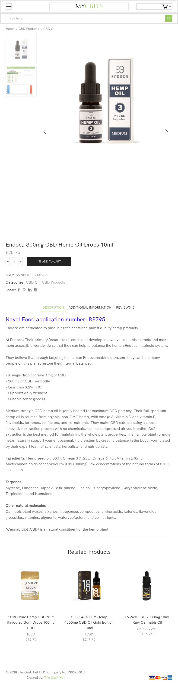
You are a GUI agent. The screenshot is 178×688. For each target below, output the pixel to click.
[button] (45, 132)
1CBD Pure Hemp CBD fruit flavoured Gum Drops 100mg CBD (30, 622)
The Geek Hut (54, 677)
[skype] (35, 290)
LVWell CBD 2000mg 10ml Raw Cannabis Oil (147, 620)
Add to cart (51, 261)
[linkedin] (30, 290)
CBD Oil (49, 29)
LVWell (152, 629)
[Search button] (168, 18)
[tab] (53, 307)
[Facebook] (19, 290)
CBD (140, 629)
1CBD (30, 634)
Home (10, 29)
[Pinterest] (24, 290)
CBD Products (29, 29)
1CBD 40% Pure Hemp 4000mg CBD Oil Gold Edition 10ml (89, 622)
